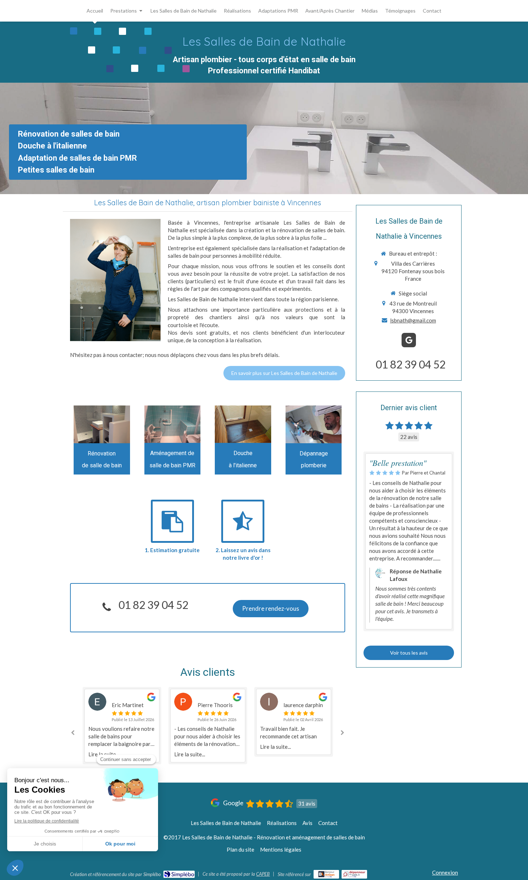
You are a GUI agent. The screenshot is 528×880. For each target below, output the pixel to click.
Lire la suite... (189, 754)
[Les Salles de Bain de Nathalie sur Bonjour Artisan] (326, 874)
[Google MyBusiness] (409, 340)
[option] (122, 725)
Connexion (445, 872)
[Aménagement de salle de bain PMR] (172, 424)
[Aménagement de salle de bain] (102, 424)
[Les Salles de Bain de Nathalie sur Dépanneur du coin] (354, 874)
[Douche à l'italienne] (243, 424)
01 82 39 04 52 (153, 604)
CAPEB (263, 874)
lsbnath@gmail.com (413, 320)
